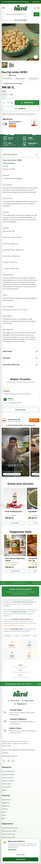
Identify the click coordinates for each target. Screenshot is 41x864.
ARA (36, 14)
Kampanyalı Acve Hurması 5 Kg (13, 474)
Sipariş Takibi (29, 701)
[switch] (5, 124)
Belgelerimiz (6, 803)
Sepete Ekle (28, 102)
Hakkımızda (5, 806)
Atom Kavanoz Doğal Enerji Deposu (15, 559)
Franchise (5, 809)
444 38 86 (5, 753)
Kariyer (4, 812)
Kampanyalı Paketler (8, 774)
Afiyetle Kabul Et (20, 859)
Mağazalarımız (22, 704)
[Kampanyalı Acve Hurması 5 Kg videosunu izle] (16, 452)
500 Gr (11, 94)
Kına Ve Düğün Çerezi (8, 771)
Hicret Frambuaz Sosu (15, 121)
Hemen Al (22, 109)
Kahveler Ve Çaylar (8, 781)
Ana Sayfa (5, 20)
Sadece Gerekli (20, 854)
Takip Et (35, 420)
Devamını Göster (20, 410)
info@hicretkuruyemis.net (9, 756)
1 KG (4, 94)
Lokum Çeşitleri (6, 784)
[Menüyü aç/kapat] (3, 8)
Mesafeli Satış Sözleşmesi (10, 828)
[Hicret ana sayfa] (20, 8)
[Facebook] (4, 761)
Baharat (4, 790)
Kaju (11, 20)
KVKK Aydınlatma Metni (9, 831)
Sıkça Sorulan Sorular (8, 834)
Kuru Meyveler (6, 787)
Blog (3, 818)
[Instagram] (8, 761)
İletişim (4, 815)
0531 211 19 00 (14, 701)
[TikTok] (13, 761)
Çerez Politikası (12, 849)
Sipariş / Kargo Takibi (8, 837)
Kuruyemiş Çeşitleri (7, 777)
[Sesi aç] (26, 433)
